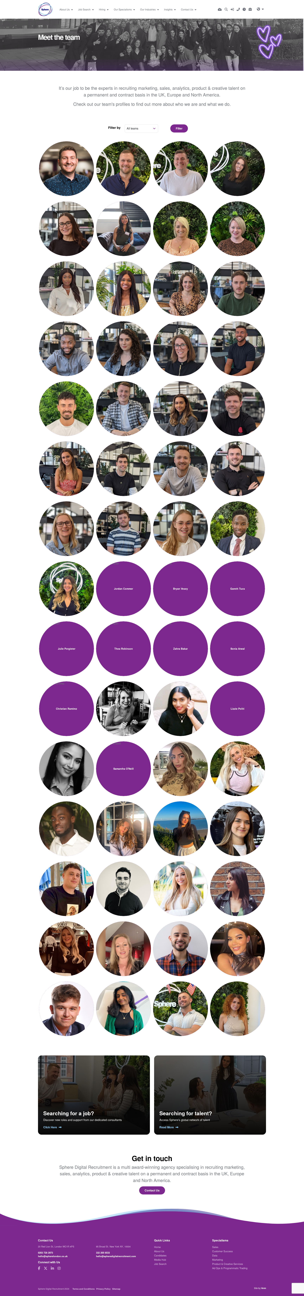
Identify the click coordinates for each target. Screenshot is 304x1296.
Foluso (123, 282)
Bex (66, 522)
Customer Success (222, 1251)
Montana (237, 765)
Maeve (180, 522)
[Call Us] (238, 9)
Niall (123, 162)
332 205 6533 (103, 1252)
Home (157, 1247)
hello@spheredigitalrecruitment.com (116, 1256)
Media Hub (160, 1259)
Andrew (123, 522)
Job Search (84, 9)
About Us (64, 9)
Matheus (180, 1002)
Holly (237, 162)
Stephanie (123, 342)
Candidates (160, 1255)
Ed (66, 162)
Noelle (180, 882)
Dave (237, 282)
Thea (123, 645)
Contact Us (187, 9)
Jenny (180, 282)
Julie (66, 645)
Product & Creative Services (227, 1264)
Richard (237, 462)
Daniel (180, 462)
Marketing (217, 1259)
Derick (66, 342)
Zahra (180, 645)
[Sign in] (232, 9)
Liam (123, 882)
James (237, 402)
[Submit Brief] (250, 9)
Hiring (102, 9)
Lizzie (237, 705)
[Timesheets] (244, 9)
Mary (237, 882)
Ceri (238, 222)
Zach (66, 402)
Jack (66, 882)
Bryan (180, 585)
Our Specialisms (123, 9)
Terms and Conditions (83, 1288)
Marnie (180, 402)
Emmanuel (66, 822)
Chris (180, 942)
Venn (263, 1288)
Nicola (180, 342)
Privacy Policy (103, 1288)
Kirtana (123, 1002)
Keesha (237, 942)
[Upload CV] (220, 9)
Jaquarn (237, 522)
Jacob (237, 342)
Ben (180, 162)
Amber (180, 765)
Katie (180, 822)
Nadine (180, 705)
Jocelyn (123, 705)
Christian (66, 705)
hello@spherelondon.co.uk (53, 1256)
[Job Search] (226, 9)
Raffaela (237, 1005)
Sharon (66, 282)
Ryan (123, 402)
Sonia (237, 645)
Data (214, 1255)
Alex (123, 462)
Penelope (123, 822)
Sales (215, 1247)
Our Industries (148, 9)
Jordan (123, 585)
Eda (123, 222)
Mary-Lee (67, 765)
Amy (66, 582)
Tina (123, 942)
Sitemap (116, 1288)
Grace (237, 825)
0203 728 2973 (45, 1252)
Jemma (66, 942)
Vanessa (66, 462)
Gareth (237, 585)
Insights (168, 9)
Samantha (123, 765)
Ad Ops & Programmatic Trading (230, 1268)
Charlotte (181, 222)
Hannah (66, 222)
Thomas (66, 1002)
